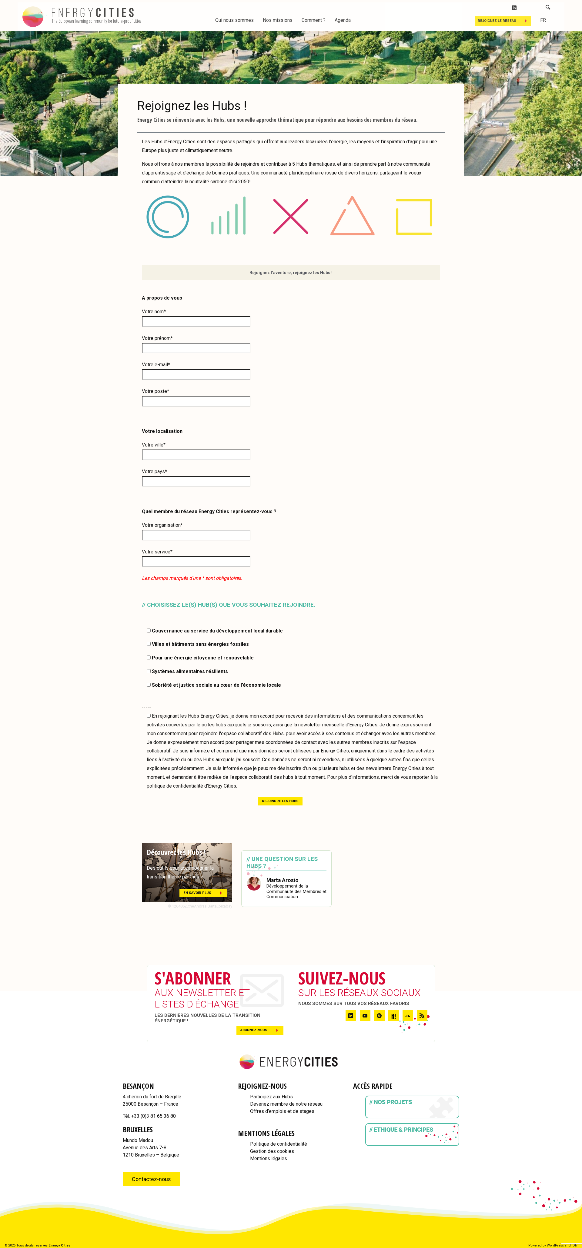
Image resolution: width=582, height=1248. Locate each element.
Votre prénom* (157, 338)
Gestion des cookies (272, 1151)
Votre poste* (155, 391)
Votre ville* (154, 445)
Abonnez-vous (253, 1030)
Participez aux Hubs (271, 1097)
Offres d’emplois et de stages (282, 1111)
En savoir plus (197, 893)
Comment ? (314, 20)
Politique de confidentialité (278, 1144)
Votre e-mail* (156, 364)
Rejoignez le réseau (497, 21)
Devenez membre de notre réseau (286, 1104)
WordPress (555, 1245)
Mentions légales (268, 1158)
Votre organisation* (162, 525)
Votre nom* (154, 311)
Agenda (343, 20)
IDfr (574, 1245)
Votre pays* (154, 471)
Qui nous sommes (234, 20)
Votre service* (157, 552)
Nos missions (278, 20)
